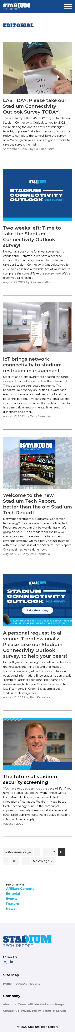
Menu (68, 5)
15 (27, 861)
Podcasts (20, 983)
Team (22, 1004)
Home (7, 983)
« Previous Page (18, 853)
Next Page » (42, 862)
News (10, 909)
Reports (34, 983)
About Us (9, 1004)
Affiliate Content (20, 889)
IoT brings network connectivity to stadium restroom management (32, 364)
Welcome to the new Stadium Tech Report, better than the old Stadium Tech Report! (37, 503)
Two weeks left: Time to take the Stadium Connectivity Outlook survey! (32, 236)
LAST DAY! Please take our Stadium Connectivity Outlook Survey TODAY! (34, 106)
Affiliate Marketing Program (47, 1004)
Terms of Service (55, 1011)
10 (16, 861)
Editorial (13, 894)
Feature (12, 904)
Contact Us (11, 1011)
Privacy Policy (31, 1011)
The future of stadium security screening (30, 779)
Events (11, 899)
